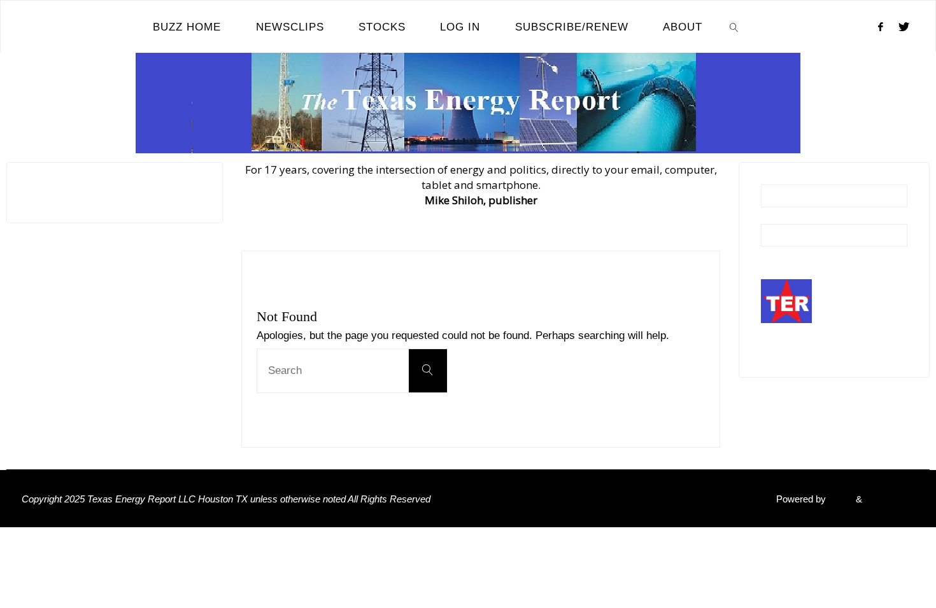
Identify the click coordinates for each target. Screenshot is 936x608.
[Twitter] (904, 27)
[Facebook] (880, 27)
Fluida (839, 499)
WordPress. (889, 499)
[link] (734, 27)
